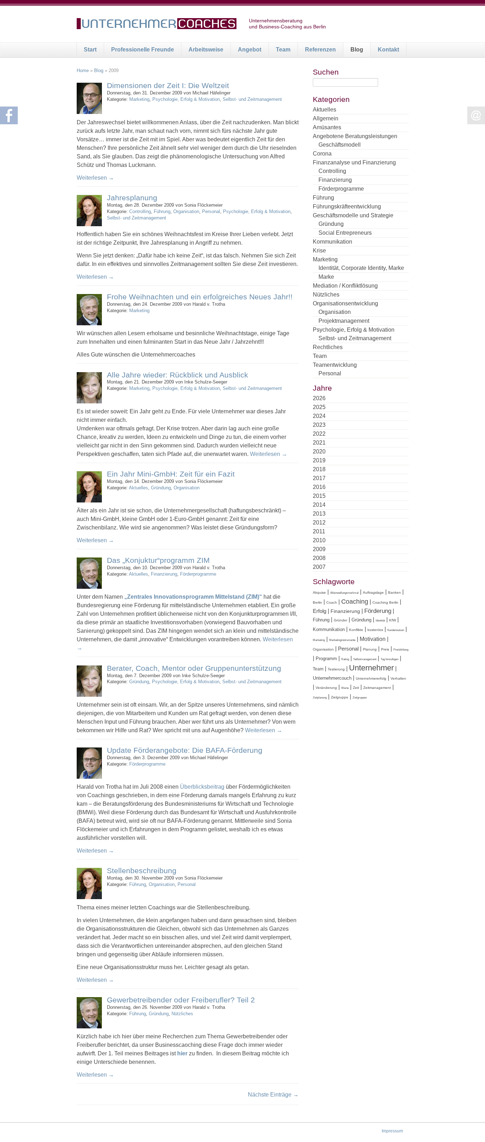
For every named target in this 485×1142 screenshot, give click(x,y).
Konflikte (356, 630)
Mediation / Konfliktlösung (345, 286)
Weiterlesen (95, 178)
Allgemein (325, 118)
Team (283, 50)
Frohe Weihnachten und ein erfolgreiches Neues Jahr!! (200, 297)
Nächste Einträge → (273, 1095)
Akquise (319, 592)
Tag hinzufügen (389, 659)
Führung (162, 211)
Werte (345, 688)
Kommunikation (332, 242)
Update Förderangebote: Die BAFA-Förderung (184, 750)
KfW (392, 620)
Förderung (377, 611)
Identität (380, 620)
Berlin (317, 602)
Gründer (340, 620)
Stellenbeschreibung (141, 870)
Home (83, 70)
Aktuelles (138, 487)
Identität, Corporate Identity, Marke (361, 268)
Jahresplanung (132, 198)
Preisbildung (400, 649)
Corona (322, 154)
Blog (356, 50)
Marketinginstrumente (342, 640)
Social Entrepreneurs (345, 233)
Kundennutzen (395, 630)
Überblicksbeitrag (202, 787)
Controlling (140, 211)
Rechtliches (328, 347)
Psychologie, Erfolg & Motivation (186, 99)
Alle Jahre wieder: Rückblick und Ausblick (177, 375)
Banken (394, 592)
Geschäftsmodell (339, 145)
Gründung (161, 487)
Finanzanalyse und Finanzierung (354, 162)
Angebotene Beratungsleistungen (355, 136)
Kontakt (388, 50)
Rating (345, 659)
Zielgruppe (339, 697)
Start (90, 50)
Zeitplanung (320, 697)
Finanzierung (164, 574)
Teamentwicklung (335, 365)
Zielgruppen (360, 697)
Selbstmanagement (364, 659)
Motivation (373, 639)
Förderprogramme (198, 574)
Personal (211, 211)
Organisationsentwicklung (345, 303)
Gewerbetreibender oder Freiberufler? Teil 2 (181, 1000)
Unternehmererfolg (371, 678)
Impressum (392, 1131)
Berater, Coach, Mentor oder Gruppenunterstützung (194, 668)
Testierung (336, 669)
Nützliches (182, 1013)
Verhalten (398, 678)
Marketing (139, 99)
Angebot (249, 50)
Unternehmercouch (332, 678)
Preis (385, 649)
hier (182, 1053)
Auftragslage (373, 592)
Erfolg (319, 611)
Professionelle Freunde (142, 50)
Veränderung (326, 688)
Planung (370, 649)
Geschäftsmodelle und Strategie (353, 215)
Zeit (356, 688)
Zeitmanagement (377, 688)
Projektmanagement (343, 321)
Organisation (186, 211)
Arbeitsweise (206, 50)
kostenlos (375, 630)
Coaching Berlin (385, 602)
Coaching (354, 601)
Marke (326, 277)
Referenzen (320, 50)
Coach (331, 602)
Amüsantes (327, 127)
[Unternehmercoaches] (156, 25)
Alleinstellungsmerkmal (344, 592)
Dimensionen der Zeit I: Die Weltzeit (168, 85)
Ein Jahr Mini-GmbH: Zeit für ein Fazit (171, 474)
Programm (326, 658)
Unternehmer (371, 667)
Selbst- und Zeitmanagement (252, 99)
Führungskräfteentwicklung (347, 206)
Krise (319, 251)
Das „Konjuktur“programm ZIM (158, 560)
